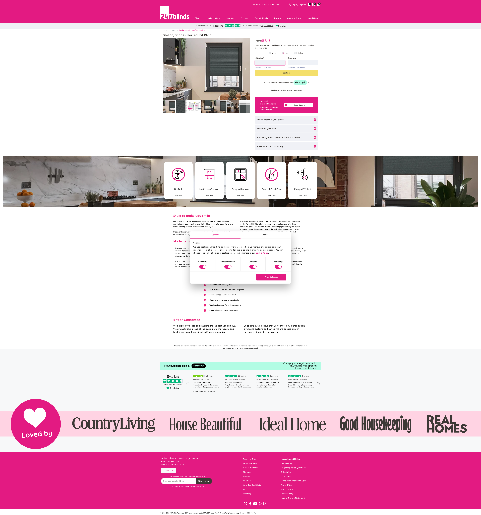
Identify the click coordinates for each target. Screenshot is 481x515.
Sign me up (204, 481)
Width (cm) (259, 58)
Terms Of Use (286, 485)
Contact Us (168, 470)
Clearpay (247, 493)
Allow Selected (271, 277)
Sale (173, 30)
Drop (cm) (292, 58)
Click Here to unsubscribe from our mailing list (187, 486)
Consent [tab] (215, 234)
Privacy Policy (287, 489)
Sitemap (247, 472)
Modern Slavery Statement (293, 498)
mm (274, 53)
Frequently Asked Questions (293, 467)
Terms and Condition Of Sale (293, 481)
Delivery (247, 476)
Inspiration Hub (250, 463)
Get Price (286, 73)
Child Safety (286, 472)
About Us (247, 481)
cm (287, 53)
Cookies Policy (287, 493)
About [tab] (265, 234)
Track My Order (250, 459)
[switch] (227, 267)
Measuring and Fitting (290, 459)
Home (165, 30)
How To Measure (250, 467)
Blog (245, 489)
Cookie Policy (262, 253)
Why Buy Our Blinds (252, 485)
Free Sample (299, 105)
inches (300, 53)
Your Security (286, 463)
